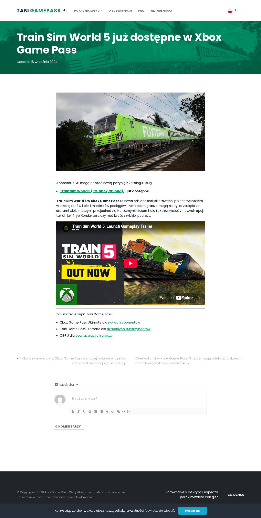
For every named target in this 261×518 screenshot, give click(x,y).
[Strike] (90, 411)
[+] (129, 411)
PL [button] (236, 10)
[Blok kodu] (113, 411)
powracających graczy (94, 335)
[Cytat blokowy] (107, 411)
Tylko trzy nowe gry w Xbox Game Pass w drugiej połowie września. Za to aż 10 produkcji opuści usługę (72, 361)
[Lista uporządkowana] (95, 411)
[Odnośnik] (118, 411)
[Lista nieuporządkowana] (101, 411)
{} (123, 411)
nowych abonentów (124, 322)
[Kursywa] (78, 411)
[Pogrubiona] (73, 411)
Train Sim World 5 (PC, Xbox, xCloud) (92, 191)
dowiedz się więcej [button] (159, 510)
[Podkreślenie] (84, 411)
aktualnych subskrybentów (128, 329)
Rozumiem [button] (192, 510)
